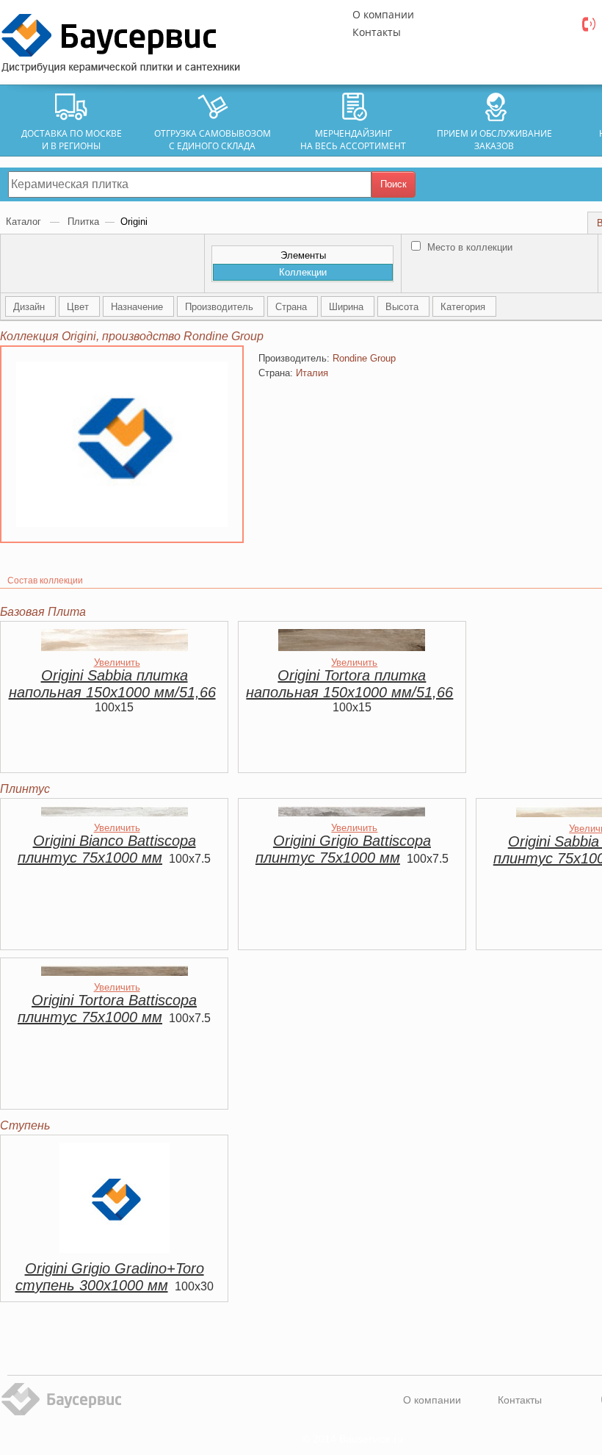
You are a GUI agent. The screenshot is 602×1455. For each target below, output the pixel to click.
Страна (292, 306)
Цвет (79, 306)
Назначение (138, 306)
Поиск (393, 184)
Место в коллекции (468, 247)
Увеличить (117, 662)
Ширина (347, 306)
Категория (464, 306)
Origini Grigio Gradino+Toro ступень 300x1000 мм (109, 1276)
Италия (312, 372)
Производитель (220, 306)
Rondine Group (364, 358)
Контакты (376, 32)
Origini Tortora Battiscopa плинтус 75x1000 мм (107, 1008)
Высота (403, 306)
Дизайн (30, 306)
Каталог (25, 221)
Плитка (83, 221)
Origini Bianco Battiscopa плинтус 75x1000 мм (107, 849)
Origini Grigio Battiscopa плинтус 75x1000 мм (343, 849)
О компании (383, 14)
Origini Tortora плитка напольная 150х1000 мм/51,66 (349, 683)
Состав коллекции (45, 580)
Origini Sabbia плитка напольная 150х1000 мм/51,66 (112, 683)
